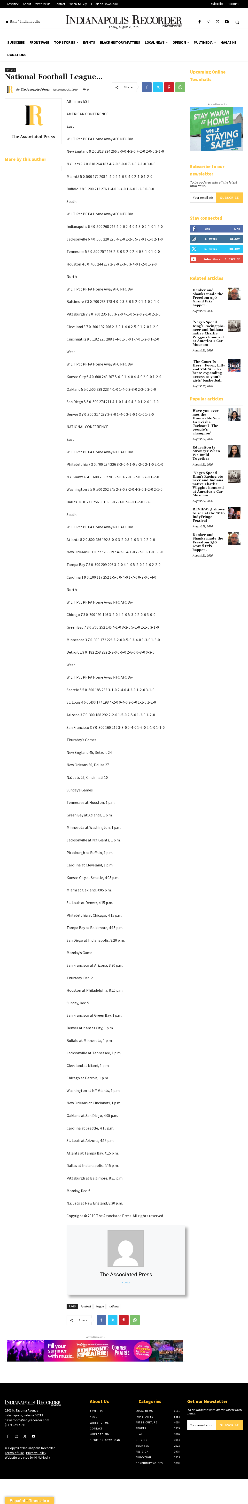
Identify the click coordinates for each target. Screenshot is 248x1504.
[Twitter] (217, 22)
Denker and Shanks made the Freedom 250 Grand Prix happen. (208, 297)
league (99, 1306)
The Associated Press (35, 89)
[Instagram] (208, 22)
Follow (234, 239)
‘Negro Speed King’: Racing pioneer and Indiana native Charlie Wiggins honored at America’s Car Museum (209, 333)
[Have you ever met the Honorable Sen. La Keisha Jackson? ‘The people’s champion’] (234, 414)
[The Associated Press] (10, 89)
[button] (237, 22)
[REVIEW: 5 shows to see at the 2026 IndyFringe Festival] (234, 513)
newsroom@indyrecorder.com (27, 1420)
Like (237, 228)
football (86, 1306)
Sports (10, 70)
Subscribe (229, 197)
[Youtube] (226, 22)
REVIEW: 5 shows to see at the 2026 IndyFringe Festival (209, 515)
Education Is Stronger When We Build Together (206, 453)
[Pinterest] (169, 87)
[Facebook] (199, 22)
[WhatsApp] (180, 87)
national (113, 1306)
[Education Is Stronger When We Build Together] (234, 451)
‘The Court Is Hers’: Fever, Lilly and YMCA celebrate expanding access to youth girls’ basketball (209, 371)
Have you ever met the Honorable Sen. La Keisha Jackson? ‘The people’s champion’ (207, 422)
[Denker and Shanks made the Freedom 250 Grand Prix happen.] (234, 294)
